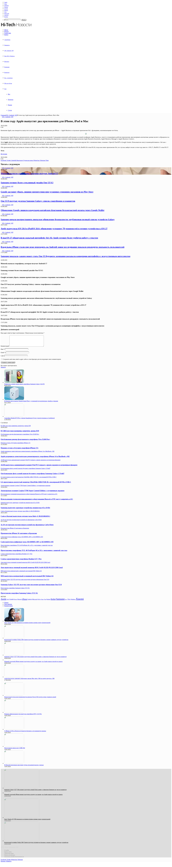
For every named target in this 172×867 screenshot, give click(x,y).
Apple (5, 2)
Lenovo (30, 599)
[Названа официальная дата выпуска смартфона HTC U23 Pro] (14, 712)
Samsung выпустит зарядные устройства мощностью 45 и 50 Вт (25, 508)
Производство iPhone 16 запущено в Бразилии (19, 533)
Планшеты (7, 45)
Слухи (10, 110)
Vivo (5, 12)
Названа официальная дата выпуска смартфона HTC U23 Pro (23, 714)
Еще (5, 89)
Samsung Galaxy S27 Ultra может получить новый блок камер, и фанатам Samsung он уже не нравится (35, 656)
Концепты (6, 72)
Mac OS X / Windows (9, 56)
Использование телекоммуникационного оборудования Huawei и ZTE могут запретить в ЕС (37, 499)
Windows (73, 599)
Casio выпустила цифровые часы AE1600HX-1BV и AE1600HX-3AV (27, 542)
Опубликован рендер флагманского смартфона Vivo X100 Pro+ (25, 439)
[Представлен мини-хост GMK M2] (14, 746)
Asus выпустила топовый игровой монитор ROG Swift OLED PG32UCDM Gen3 (32, 567)
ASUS (8, 599)
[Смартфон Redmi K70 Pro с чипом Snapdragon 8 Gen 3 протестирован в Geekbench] (14, 416)
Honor (15, 599)
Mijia (39, 599)
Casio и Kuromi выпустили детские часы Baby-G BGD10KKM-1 (25, 516)
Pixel (45, 599)
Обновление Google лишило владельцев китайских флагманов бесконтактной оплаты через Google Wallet (52, 210)
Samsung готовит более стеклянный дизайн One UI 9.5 (27, 182)
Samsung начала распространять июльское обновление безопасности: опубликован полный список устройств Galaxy (58, 219)
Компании (6, 67)
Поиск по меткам (9, 855)
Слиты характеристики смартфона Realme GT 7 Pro (21, 559)
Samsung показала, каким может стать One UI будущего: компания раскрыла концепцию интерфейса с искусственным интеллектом (65, 256)
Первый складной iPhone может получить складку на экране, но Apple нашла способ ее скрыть (33, 661)
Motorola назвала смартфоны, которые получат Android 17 (29, 173)
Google (6, 8)
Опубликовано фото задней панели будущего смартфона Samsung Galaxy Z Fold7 (32, 473)
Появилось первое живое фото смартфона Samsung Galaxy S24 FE (24, 384)
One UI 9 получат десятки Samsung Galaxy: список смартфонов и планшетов (38, 201)
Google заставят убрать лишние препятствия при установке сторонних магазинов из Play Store (47, 192)
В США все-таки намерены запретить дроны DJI (20, 431)
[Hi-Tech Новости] (16, 27)
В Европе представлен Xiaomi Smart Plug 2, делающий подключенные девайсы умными (31, 401)
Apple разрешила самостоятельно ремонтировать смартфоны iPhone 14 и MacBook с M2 (35, 456)
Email (3, 352)
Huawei (6, 10)
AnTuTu (6, 15)
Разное (10, 105)
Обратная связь (9, 853)
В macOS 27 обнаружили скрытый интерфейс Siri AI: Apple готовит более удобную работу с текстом (49, 238)
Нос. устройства (8, 78)
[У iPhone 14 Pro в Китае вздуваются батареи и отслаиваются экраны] (14, 729)
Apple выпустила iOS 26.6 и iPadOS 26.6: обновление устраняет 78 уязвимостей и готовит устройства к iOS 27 (54, 228)
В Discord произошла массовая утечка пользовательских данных (24, 765)
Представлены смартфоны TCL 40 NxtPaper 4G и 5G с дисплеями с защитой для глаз (34, 550)
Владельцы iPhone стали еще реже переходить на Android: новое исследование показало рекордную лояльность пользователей (62, 247)
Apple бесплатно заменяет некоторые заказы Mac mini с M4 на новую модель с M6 (29, 678)
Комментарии (8, 606)
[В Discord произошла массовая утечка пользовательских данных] (14, 763)
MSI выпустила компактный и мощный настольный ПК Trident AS (27, 576)
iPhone (24, 599)
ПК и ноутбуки (8, 83)
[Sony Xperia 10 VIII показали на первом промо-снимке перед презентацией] (14, 621)
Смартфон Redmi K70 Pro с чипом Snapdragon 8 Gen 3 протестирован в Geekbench (29, 418)
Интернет (6, 61)
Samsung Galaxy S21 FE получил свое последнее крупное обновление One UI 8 (31, 585)
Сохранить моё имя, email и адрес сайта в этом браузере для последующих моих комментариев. (32, 359)
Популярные (8, 604)
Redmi (53, 599)
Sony (66, 599)
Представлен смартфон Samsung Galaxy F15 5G (19, 593)
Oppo (5, 4)
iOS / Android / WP (9, 50)
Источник (4, 154)
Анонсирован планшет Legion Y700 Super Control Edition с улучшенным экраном (32, 491)
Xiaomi (6, 7)
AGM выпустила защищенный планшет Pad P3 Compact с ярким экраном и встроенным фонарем (39, 465)
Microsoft (6, 13)
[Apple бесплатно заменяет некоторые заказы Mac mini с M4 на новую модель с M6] (14, 677)
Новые (6, 602)
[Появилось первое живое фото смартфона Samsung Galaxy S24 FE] (14, 382)
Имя (2, 349)
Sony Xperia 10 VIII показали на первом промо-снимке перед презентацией (27, 622)
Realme (6, 16)
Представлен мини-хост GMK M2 (14, 748)
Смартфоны (7, 39)
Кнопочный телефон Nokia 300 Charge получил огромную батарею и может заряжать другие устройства (36, 639)
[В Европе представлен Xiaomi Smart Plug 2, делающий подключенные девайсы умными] (14, 399)
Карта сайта (8, 852)
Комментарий (5, 346)
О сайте (6, 850)
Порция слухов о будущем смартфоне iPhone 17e (19, 448)
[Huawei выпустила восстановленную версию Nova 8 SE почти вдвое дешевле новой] (14, 695)
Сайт (2, 356)
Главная (3, 115)
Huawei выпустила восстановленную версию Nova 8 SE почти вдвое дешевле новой (30, 697)
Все (9, 94)
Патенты (10, 99)
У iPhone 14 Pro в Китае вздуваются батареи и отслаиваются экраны (25, 731)
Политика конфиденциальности (14, 856)
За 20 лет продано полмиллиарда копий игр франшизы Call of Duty (27, 525)
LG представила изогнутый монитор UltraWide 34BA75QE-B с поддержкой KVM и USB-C (36, 482)
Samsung (6, 5)
